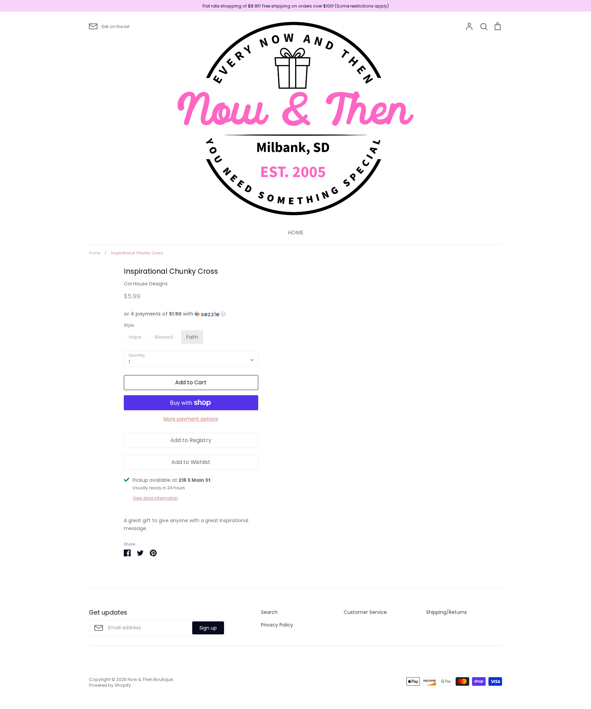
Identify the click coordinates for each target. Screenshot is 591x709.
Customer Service (365, 612)
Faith (192, 337)
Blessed (164, 337)
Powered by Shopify (110, 685)
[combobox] (191, 358)
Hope (135, 337)
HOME (296, 232)
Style (129, 325)
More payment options (190, 418)
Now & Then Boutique (150, 679)
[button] (191, 314)
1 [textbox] (129, 362)
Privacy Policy (277, 624)
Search (269, 612)
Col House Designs (146, 283)
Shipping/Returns (446, 612)
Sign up (208, 627)
